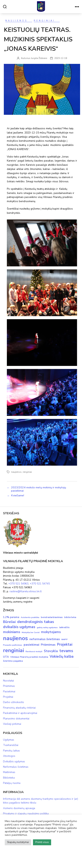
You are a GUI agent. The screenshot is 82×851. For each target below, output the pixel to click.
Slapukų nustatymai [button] (18, 842)
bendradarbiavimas (52, 617)
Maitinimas (9, 772)
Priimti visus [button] (42, 842)
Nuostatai (8, 680)
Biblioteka (9, 777)
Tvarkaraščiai (10, 745)
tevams (66, 650)
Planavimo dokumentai (16, 718)
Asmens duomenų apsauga (19, 808)
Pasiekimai (9, 691)
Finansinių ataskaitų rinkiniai (19, 708)
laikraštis (64, 627)
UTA (6, 657)
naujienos (16, 471)
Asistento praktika (30, 617)
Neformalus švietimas (15, 767)
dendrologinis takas (35, 621)
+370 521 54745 (40, 583)
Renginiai (44, 20)
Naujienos (16, 20)
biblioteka (70, 617)
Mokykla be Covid (30, 632)
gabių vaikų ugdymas (47, 627)
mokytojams (51, 632)
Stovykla (51, 651)
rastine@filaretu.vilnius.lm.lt (26, 591)
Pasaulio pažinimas (12, 645)
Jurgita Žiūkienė (39, 58)
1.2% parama (11, 617)
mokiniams (11, 631)
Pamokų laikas (11, 750)
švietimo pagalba (13, 660)
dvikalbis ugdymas (19, 626)
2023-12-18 (60, 58)
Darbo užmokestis (13, 702)
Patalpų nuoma (11, 783)
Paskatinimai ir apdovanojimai (20, 713)
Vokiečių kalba (62, 656)
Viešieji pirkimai (12, 724)
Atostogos (9, 756)
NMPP (64, 639)
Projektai (64, 644)
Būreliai (9, 621)
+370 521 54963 (18, 583)
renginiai (27, 471)
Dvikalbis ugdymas (14, 761)
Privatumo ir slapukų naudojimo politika (26, 813)
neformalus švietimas (44, 639)
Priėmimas (48, 645)
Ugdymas (8, 740)
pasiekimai (31, 645)
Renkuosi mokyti (34, 651)
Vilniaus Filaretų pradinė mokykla (29, 656)
